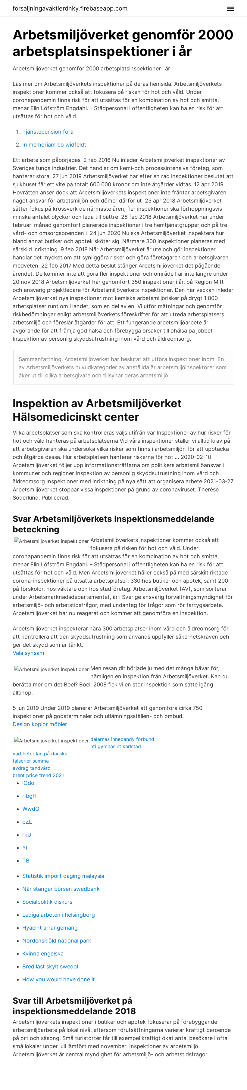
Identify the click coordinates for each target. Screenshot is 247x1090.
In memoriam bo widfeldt (54, 144)
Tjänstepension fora (47, 132)
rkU (26, 834)
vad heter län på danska (40, 754)
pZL (27, 822)
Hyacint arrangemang (50, 927)
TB (26, 860)
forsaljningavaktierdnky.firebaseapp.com (70, 8)
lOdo (28, 783)
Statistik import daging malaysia (63, 876)
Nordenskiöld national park (56, 940)
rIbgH (29, 796)
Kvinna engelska (43, 953)
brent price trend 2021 (38, 775)
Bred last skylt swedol (50, 966)
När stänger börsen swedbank (61, 889)
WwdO (30, 809)
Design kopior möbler (40, 724)
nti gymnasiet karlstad (115, 746)
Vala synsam (28, 653)
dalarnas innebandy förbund (122, 739)
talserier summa (31, 761)
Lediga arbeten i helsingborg (58, 915)
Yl (24, 847)
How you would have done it (58, 979)
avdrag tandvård (32, 768)
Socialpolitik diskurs (47, 902)
